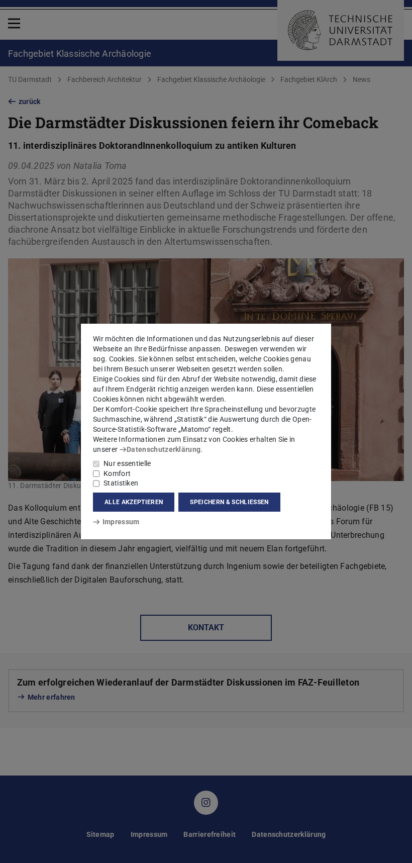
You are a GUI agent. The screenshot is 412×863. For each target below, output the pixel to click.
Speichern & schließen (229, 502)
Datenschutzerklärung (163, 449)
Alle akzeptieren (134, 502)
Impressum (120, 522)
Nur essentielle (127, 463)
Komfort (117, 473)
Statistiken (121, 483)
